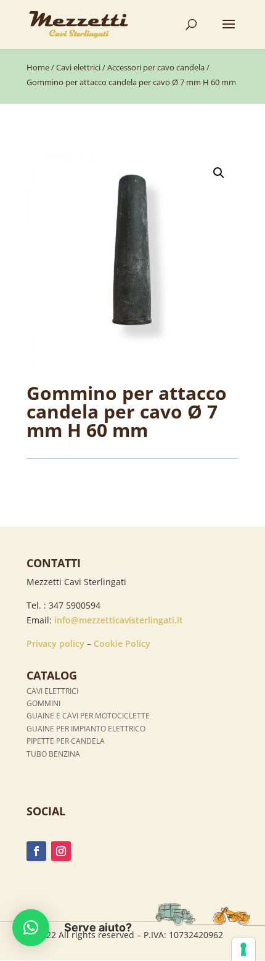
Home (37, 67)
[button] (219, 173)
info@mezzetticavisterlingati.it (118, 620)
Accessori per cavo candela (156, 67)
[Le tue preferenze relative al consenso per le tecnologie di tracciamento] (243, 949)
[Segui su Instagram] (61, 851)
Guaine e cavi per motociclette (88, 715)
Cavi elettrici (78, 67)
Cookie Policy (122, 643)
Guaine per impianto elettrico (85, 728)
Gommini (43, 703)
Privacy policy (55, 643)
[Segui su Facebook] (36, 851)
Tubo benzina (53, 754)
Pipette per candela (65, 741)
